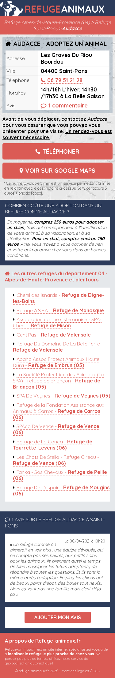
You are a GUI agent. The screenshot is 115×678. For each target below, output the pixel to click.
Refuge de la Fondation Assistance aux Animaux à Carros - (58, 411)
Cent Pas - (54, 335)
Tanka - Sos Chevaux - (60, 475)
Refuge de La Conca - (52, 444)
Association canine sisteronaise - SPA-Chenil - (57, 322)
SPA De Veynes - (63, 396)
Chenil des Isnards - (58, 298)
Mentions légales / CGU (80, 670)
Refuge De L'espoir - (61, 490)
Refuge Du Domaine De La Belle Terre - (58, 347)
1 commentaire (68, 105)
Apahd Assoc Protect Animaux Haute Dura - (56, 362)
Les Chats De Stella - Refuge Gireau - (56, 460)
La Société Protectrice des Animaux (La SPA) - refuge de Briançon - (58, 380)
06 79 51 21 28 (64, 80)
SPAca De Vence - (56, 429)
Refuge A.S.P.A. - (60, 310)
